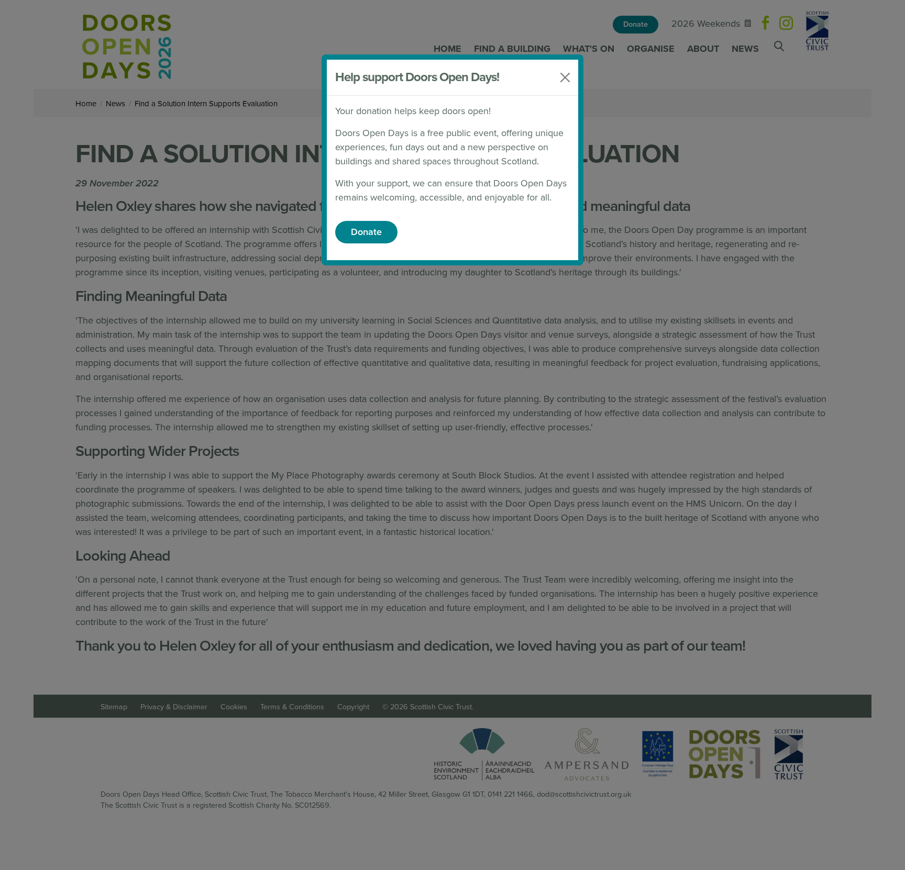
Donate (366, 232)
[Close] (565, 77)
